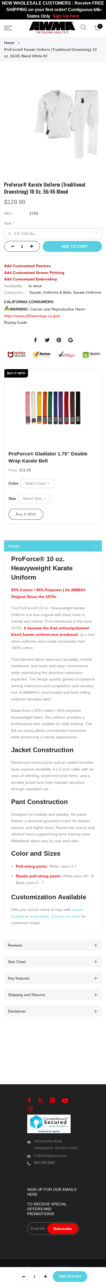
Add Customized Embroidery (30, 279)
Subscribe (62, 1229)
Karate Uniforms (87, 292)
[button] (83, 28)
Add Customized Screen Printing (34, 272)
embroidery (39, 916)
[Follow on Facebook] (29, 1100)
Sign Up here (65, 16)
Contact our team (66, 916)
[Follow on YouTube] (65, 1100)
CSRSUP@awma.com (50, 1156)
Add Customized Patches (27, 266)
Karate (35, 292)
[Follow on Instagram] (30, 1109)
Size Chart (17, 961)
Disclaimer (17, 1011)
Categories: (14, 292)
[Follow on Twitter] (40, 1100)
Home (9, 43)
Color (13, 483)
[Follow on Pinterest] (52, 1100)
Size (12, 498)
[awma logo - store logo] (52, 28)
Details (14, 546)
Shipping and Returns (26, 994)
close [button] (98, 10)
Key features (19, 978)
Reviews (15, 945)
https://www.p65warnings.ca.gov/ (32, 315)
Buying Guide (15, 322)
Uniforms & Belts (57, 292)
